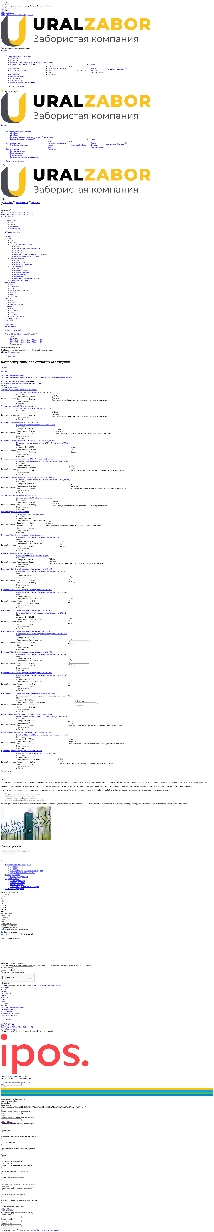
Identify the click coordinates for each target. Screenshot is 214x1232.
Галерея (4, 991)
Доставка (4, 1003)
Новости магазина (10, 932)
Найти (4, 1087)
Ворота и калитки (21, 270)
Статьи (3, 995)
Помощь (4, 999)
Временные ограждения (63, 377)
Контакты (4, 997)
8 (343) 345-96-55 (7, 13)
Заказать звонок (7, 216)
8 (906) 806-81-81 (17, 15)
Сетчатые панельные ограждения (27, 248)
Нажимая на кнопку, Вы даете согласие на (33, 985)
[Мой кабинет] (2, 205)
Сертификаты (6, 993)
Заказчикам (14, 310)
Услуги (12, 302)
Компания (5, 987)
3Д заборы (5, 383)
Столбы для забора (21, 262)
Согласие (29, 1082)
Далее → (4, 1115)
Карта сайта (4, 1080)
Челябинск (14, 226)
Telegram (11, 356)
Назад (12, 222)
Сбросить (13, 925)
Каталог (13, 242)
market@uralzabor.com (9, 8)
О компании (14, 286)
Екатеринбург (15, 228)
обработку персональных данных (49, 985)
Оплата (3, 1001)
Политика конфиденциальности (13, 1082)
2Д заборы (13, 383)
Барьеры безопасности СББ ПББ (29, 383)
